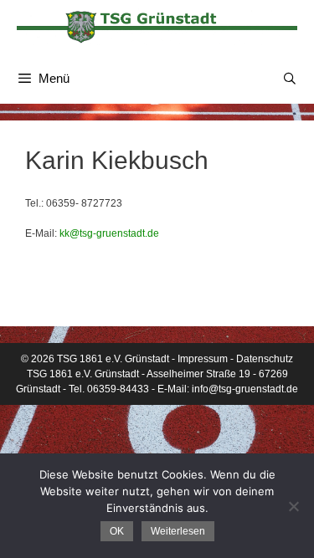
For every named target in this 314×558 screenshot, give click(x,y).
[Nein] (293, 506)
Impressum (203, 359)
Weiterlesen (178, 531)
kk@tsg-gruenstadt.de (109, 233)
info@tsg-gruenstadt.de (245, 389)
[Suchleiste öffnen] (289, 79)
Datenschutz (264, 359)
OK (117, 531)
